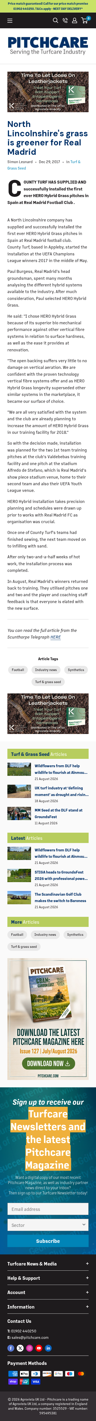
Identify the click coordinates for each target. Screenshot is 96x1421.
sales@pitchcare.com (30, 1337)
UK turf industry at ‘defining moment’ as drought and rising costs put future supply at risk (61, 791)
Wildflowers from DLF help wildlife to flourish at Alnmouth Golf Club (61, 769)
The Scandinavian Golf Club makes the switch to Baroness (60, 897)
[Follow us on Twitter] (20, 1348)
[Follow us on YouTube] (38, 1348)
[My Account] (74, 20)
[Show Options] (83, 1225)
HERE (55, 637)
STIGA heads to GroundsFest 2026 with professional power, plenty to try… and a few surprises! (61, 876)
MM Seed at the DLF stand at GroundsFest (58, 813)
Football (17, 934)
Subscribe (48, 1240)
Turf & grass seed (24, 946)
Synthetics (75, 934)
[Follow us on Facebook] (10, 1348)
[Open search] (55, 20)
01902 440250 (23, 1330)
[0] (84, 20)
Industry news (45, 934)
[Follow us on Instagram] (29, 1348)
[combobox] (46, 1225)
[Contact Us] (65, 20)
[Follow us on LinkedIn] (48, 1348)
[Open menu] (9, 21)
